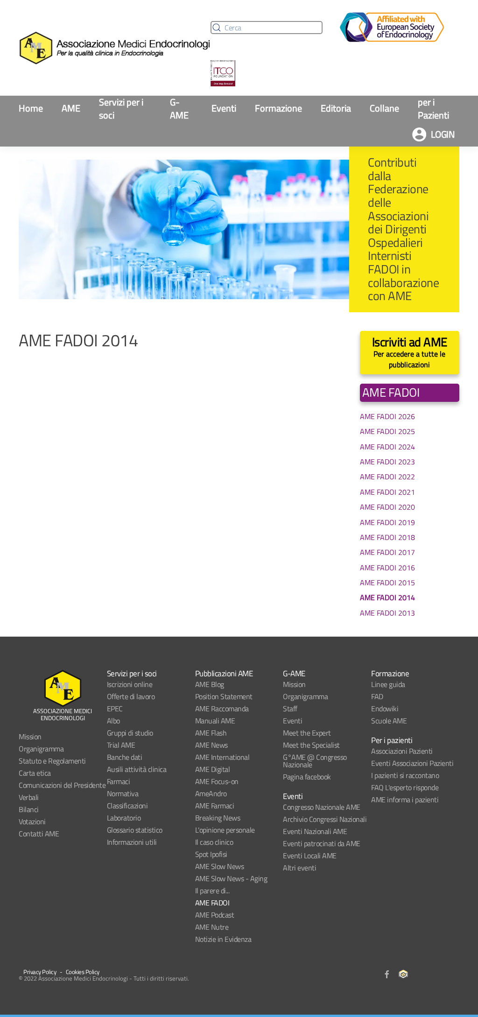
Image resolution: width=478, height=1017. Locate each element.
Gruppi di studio (130, 732)
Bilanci (29, 809)
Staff (290, 708)
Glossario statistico (134, 829)
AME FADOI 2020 (387, 506)
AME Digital (212, 769)
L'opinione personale (225, 829)
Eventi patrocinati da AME (321, 843)
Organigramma (41, 748)
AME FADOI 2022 (387, 476)
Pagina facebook (307, 776)
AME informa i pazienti (404, 799)
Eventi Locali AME (310, 855)
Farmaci (118, 781)
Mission (30, 736)
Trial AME (121, 744)
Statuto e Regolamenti (52, 760)
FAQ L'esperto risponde (404, 787)
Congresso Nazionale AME (321, 807)
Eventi (223, 108)
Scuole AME (389, 720)
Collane (384, 108)
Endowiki (384, 708)
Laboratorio (124, 817)
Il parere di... (212, 890)
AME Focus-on (217, 781)
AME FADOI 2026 (387, 416)
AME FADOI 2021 (387, 492)
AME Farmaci (214, 805)
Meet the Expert (307, 732)
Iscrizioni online (130, 684)
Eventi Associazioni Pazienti (412, 763)
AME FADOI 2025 (387, 431)
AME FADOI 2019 (387, 522)
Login (443, 134)
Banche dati (124, 757)
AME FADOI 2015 (387, 582)
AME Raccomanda (222, 708)
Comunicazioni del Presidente (62, 785)
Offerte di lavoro (131, 696)
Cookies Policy (82, 971)
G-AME (179, 109)
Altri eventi (299, 867)
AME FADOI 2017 (387, 552)
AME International (222, 757)
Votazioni (32, 821)
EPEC (115, 708)
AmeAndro (211, 793)
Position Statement (224, 696)
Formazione (278, 108)
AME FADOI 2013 (387, 612)
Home (31, 108)
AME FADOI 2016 (387, 567)
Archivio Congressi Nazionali (324, 819)
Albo (113, 720)
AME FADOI (212, 902)
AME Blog (209, 684)
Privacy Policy (39, 971)
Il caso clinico (214, 842)
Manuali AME (215, 720)
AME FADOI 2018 (387, 537)
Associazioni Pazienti (402, 751)
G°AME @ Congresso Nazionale (315, 760)
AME (71, 108)
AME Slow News (219, 866)
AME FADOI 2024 (387, 446)
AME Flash (211, 732)
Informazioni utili (132, 842)
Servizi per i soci (121, 109)
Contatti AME (39, 833)
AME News (211, 744)
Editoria (336, 108)
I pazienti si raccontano (405, 775)
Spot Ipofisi (211, 854)
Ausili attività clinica (137, 769)
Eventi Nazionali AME (315, 831)
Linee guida (388, 684)
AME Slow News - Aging (231, 878)
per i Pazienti (433, 109)
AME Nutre (212, 927)
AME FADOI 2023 (387, 461)
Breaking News (217, 817)
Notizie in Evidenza (223, 939)
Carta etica (35, 773)
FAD (377, 696)
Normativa (123, 793)
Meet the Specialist (311, 744)
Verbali (29, 797)
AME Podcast (214, 914)
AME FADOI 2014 (387, 597)
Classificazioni (127, 805)
